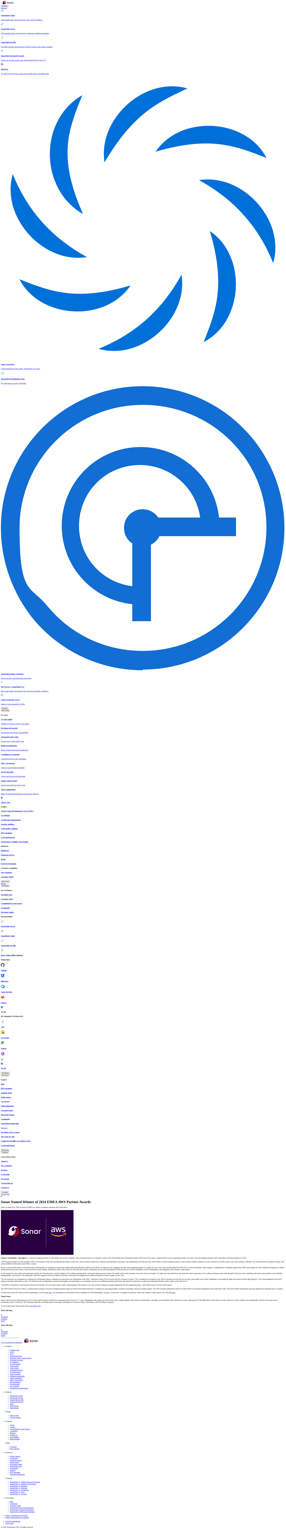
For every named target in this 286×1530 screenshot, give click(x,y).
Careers (12, 1427)
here (50, 1293)
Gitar (11, 1404)
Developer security (16, 1360)
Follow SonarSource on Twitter (16, 1515)
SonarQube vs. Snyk (17, 1492)
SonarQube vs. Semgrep (18, 1486)
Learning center (15, 1506)
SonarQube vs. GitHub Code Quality (23, 1484)
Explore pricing (15, 1417)
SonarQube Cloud (16, 1396)
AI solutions (14, 1362)
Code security (15, 1350)
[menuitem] (143, 15)
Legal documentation (17, 1474)
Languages (14, 1504)
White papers (14, 1462)
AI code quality (15, 1364)
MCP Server (14, 1406)
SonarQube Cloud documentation (22, 1510)
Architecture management (19, 1388)
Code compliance (16, 1378)
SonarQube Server (16, 1398)
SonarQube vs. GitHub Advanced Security (25, 1482)
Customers (13, 1431)
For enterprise (15, 1384)
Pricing (3, 884)
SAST (12, 1352)
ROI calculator (15, 1472)
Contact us (13, 1435)
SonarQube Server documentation (22, 1508)
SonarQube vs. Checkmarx (19, 1490)
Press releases (14, 1449)
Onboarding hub (15, 1466)
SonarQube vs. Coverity (18, 1494)
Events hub (14, 1458)
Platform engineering (17, 1376)
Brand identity (15, 1439)
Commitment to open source (20, 1429)
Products (5, 6)
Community (14, 1468)
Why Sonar (5, 710)
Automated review (16, 1370)
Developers (5, 886)
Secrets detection (16, 1356)
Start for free (5, 1194)
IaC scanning (14, 1386)
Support (12, 1470)
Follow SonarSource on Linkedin (17, 1517)
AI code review (15, 1372)
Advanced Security (16, 1402)
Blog (11, 1502)
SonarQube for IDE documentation (22, 1512)
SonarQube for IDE (17, 1400)
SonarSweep (14, 1408)
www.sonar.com (35, 1306)
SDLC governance (16, 1380)
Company (5, 1152)
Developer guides (16, 1464)
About (12, 1425)
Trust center (9, 1523)
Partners (13, 1433)
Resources (5, 1075)
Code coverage (15, 1374)
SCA (11, 1354)
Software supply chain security (21, 1358)
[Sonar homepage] (8, 4)
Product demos (15, 1456)
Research (4, 1128)
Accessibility (14, 1437)
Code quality (14, 1366)
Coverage (13, 1447)
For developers (15, 1382)
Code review (14, 1368)
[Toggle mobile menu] (143, 1196)
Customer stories (16, 1460)
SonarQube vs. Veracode (18, 1488)
